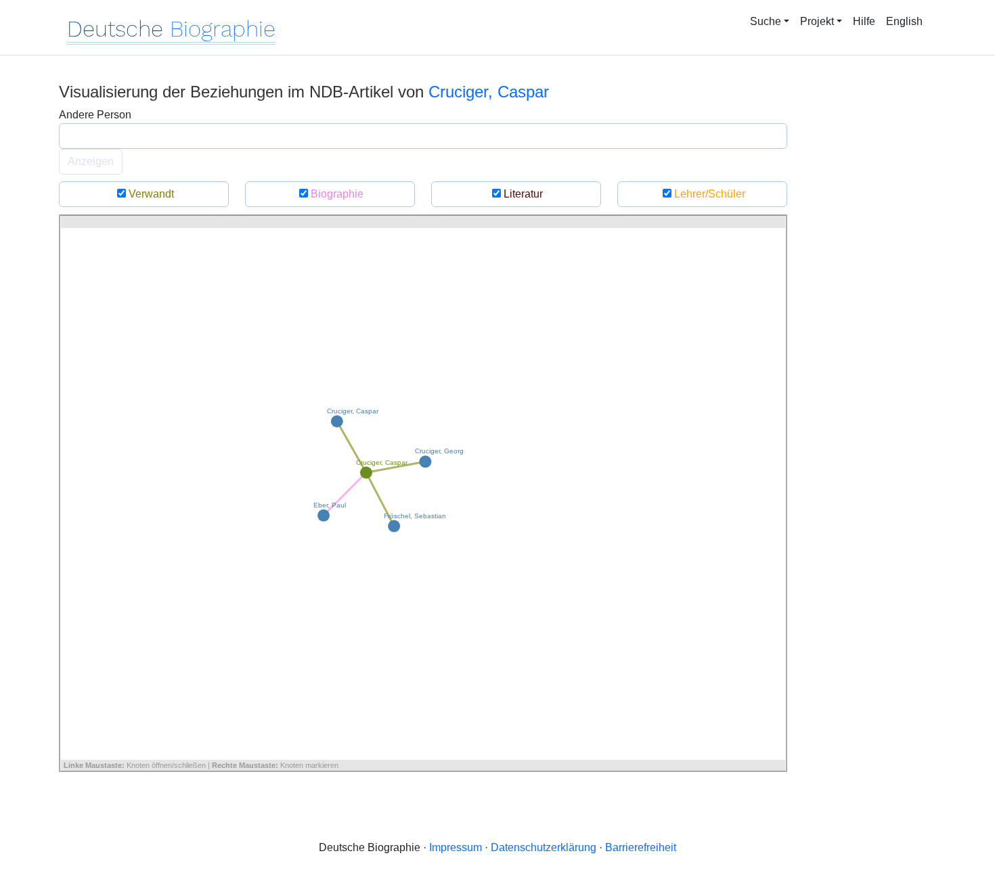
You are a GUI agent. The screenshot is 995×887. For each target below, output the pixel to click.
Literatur (522, 194)
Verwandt (150, 194)
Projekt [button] (817, 21)
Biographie (335, 194)
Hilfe (864, 21)
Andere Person (95, 114)
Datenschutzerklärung (543, 847)
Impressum (455, 847)
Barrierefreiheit (640, 847)
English (904, 21)
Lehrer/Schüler (708, 194)
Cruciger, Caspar (488, 92)
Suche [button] (765, 21)
